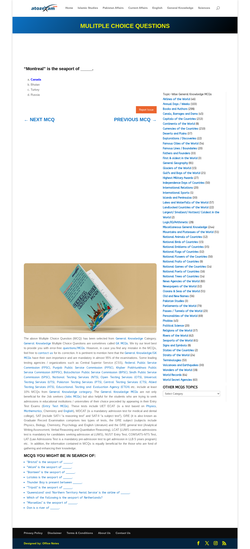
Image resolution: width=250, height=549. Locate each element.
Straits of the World (176, 355)
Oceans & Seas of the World (181, 291)
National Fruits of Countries (181, 261)
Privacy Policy (33, 533)
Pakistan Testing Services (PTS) (79, 382)
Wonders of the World (177, 370)
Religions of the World (177, 330)
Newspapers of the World (179, 286)
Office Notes (50, 543)
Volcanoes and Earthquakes (180, 365)
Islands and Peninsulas (177, 197)
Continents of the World (179, 123)
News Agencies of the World (181, 281)
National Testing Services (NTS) (75, 377)
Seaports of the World (178, 340)
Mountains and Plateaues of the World (188, 232)
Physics (151, 406)
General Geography (175, 163)
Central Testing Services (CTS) (125, 382)
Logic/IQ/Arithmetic (175, 222)
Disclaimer (55, 533)
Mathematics (33, 411)
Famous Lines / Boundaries (180, 148)
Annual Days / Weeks (176, 104)
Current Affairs (138, 7)
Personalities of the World (180, 316)
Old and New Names (176, 296)
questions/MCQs (74, 348)
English (157, 7)
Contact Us (123, 533)
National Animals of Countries (182, 237)
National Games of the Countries (184, 266)
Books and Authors (175, 109)
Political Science (173, 325)
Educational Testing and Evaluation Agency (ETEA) (93, 387)
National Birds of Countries (180, 242)
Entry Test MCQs (55, 406)
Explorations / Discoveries (179, 138)
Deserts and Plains (175, 133)
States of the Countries (178, 350)
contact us (45, 353)
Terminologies (172, 360)
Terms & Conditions (80, 533)
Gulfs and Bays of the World (181, 173)
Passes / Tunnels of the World (182, 311)
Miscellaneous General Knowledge (185, 227)
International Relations (178, 187)
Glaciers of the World (177, 168)
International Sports (176, 192)
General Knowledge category (70, 392)
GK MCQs (122, 343)
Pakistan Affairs (113, 7)
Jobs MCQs (73, 396)
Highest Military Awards (178, 178)
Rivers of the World (175, 335)
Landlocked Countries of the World (185, 207)
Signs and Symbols (175, 345)
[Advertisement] (90, 50)
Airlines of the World (176, 99)
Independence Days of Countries (183, 182)
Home (69, 7)
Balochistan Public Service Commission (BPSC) (95, 372)
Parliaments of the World (179, 306)
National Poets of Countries (181, 271)
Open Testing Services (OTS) (121, 377)
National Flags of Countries (181, 251)
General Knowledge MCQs (119, 392)
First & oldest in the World (180, 158)
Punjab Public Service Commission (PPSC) (83, 367)
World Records (172, 375)
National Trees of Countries (181, 276)
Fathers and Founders (176, 153)
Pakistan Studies (173, 301)
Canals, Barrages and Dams (180, 114)
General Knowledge (180, 7)
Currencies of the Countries (180, 128)
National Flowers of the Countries (185, 256)
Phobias (168, 320)
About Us (104, 533)
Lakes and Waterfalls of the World (185, 202)
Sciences (204, 7)
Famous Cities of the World (180, 143)
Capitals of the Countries (179, 119)
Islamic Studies (88, 7)
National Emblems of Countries (183, 247)
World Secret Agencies (177, 380)
